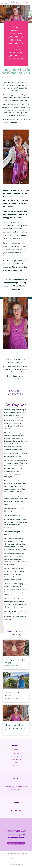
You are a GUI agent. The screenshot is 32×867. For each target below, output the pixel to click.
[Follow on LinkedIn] (16, 810)
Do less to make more (15, 661)
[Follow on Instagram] (20, 810)
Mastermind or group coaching (15, 727)
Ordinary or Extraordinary (13, 694)
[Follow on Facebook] (12, 810)
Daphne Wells (12, 666)
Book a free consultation (15, 392)
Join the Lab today (16, 843)
